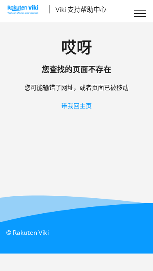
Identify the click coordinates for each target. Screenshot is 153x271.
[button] (140, 13)
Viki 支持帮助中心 (80, 9)
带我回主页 (76, 106)
